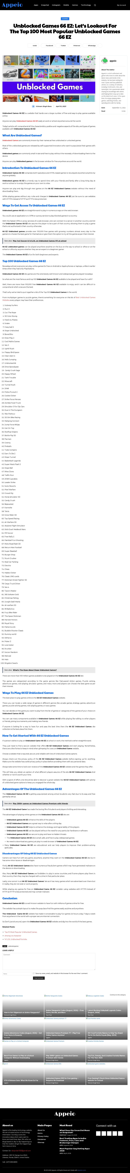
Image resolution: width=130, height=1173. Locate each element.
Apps (61, 1145)
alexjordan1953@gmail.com (21, 1151)
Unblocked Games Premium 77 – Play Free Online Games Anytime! (63, 1034)
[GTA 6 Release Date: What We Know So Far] (23, 1075)
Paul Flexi (49, 1015)
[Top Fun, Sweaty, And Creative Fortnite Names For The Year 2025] (107, 1051)
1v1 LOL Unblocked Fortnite (16, 939)
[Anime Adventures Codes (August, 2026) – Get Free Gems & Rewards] (23, 1030)
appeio (48, 1037)
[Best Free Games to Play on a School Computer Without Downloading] (23, 1053)
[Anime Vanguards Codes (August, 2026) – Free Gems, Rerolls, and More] (65, 1007)
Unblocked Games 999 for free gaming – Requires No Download (62, 1079)
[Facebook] (98, 1133)
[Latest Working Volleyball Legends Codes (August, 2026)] (107, 1007)
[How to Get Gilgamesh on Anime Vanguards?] (23, 1007)
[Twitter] (120, 1133)
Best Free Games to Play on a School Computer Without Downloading (19, 1057)
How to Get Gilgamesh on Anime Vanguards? (22, 1012)
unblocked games (13, 946)
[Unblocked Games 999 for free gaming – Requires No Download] (65, 1075)
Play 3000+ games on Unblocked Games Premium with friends (62, 1057)
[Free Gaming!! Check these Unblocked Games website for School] (107, 1075)
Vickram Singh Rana (43, 106)
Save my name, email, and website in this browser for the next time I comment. (62, 973)
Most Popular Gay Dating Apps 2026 (75, 1149)
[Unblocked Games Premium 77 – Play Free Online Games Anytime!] (65, 1030)
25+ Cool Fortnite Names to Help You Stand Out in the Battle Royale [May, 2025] (105, 1034)
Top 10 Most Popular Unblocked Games (21, 932)
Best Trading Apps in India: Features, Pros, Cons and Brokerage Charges (73, 1140)
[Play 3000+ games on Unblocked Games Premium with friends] (65, 1053)
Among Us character (13, 936)
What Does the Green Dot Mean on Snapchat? (75, 1131)
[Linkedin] (109, 1133)
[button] (95, 5)
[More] (100, 46)
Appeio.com (82, 1170)
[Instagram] (104, 1133)
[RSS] (115, 1133)
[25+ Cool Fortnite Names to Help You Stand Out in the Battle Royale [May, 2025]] (107, 1030)
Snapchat (63, 1135)
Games (65, 18)
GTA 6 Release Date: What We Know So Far (21, 1080)
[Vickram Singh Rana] (33, 106)
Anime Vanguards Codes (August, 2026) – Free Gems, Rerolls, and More (65, 1011)
